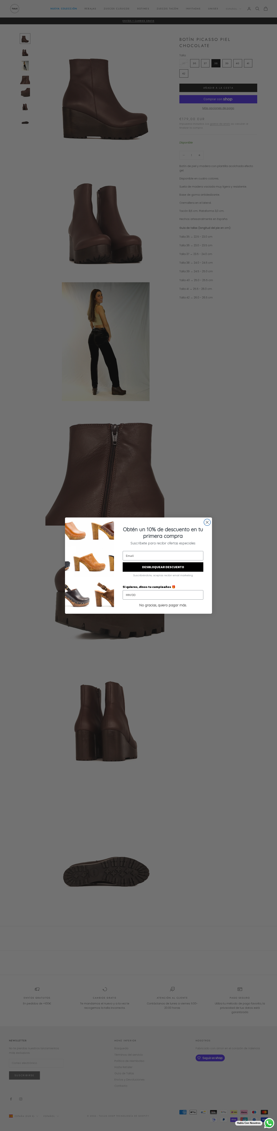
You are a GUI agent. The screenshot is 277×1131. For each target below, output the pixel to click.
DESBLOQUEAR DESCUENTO (163, 567)
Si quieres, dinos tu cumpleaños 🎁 (149, 587)
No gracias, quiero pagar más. (163, 605)
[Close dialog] (207, 522)
